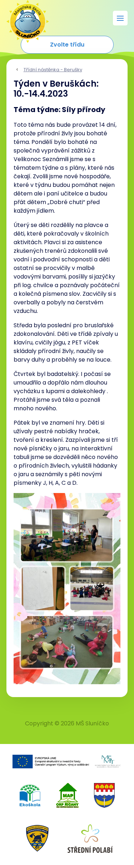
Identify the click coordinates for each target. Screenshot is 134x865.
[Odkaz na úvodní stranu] (24, 18)
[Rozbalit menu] (120, 18)
